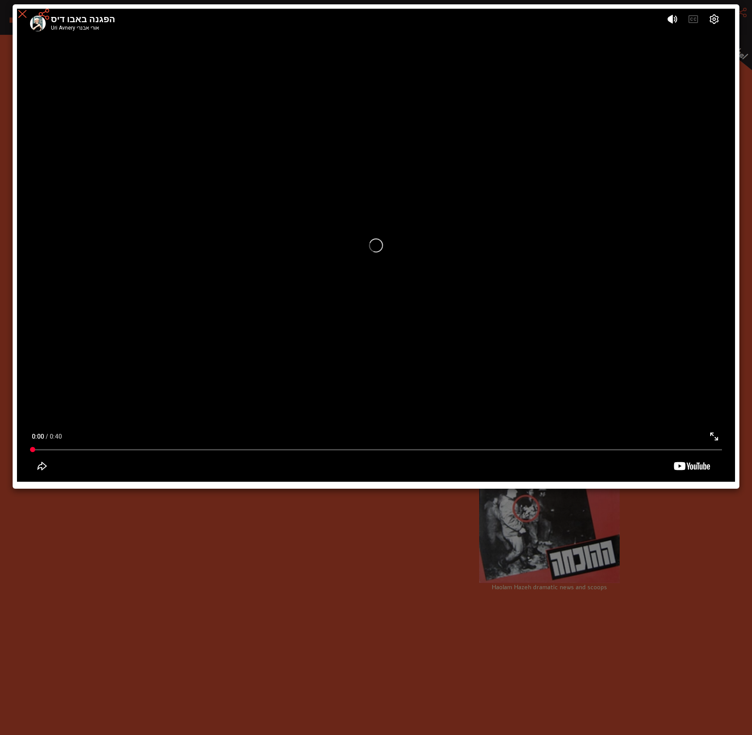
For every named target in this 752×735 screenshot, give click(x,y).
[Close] (22, 14)
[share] (44, 14)
